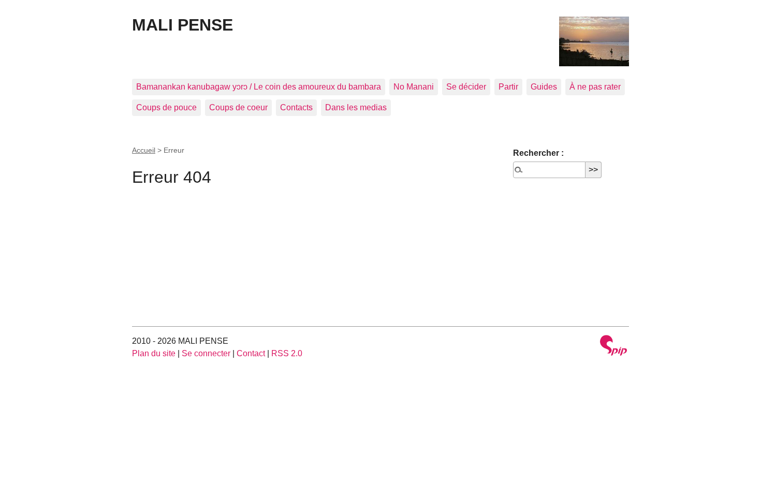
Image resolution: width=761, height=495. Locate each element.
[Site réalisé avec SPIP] (613, 346)
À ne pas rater (595, 86)
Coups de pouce (166, 107)
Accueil (143, 150)
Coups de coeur (238, 107)
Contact (251, 353)
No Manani (413, 86)
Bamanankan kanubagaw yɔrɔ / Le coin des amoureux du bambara (258, 86)
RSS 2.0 (286, 353)
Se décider (466, 86)
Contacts (296, 107)
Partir (508, 86)
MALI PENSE (182, 25)
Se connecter (206, 353)
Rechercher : (538, 153)
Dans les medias (356, 107)
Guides (544, 86)
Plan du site (153, 353)
